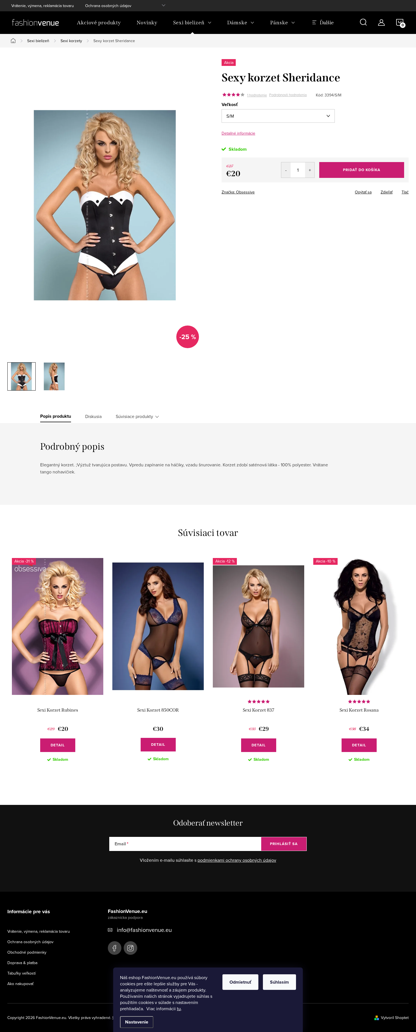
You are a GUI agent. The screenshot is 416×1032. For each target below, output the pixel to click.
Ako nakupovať (20, 983)
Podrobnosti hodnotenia (288, 95)
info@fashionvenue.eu (144, 930)
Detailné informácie (238, 133)
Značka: (238, 192)
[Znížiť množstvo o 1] (286, 170)
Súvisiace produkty (134, 416)
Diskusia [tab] (93, 416)
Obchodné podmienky (26, 952)
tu (179, 1008)
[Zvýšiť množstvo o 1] (309, 170)
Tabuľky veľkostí (21, 973)
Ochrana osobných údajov (108, 5)
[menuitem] (99, 22)
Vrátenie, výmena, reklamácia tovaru (42, 5)
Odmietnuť (240, 982)
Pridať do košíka (361, 170)
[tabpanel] (57, 664)
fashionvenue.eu (130, 948)
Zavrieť (261, 190)
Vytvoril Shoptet (395, 1017)
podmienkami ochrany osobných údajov (237, 860)
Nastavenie (136, 1022)
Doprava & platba (22, 963)
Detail (58, 745)
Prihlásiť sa (284, 843)
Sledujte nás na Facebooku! (114, 948)
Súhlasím (279, 982)
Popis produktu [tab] (55, 416)
